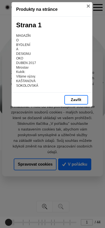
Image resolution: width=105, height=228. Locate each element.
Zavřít (76, 100)
